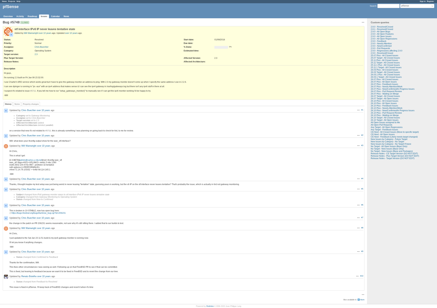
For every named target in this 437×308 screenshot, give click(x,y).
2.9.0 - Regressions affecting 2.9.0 (386, 51)
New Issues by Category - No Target (387, 141)
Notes (17, 104)
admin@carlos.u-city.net (31, 160)
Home (4, 1)
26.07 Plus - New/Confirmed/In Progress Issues (392, 89)
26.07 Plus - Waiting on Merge (385, 94)
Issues (44, 16)
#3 (362, 145)
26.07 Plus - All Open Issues (384, 82)
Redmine (210, 306)
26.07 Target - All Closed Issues (385, 96)
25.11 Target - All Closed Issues (385, 62)
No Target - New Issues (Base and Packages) (392, 151)
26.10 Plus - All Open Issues (384, 103)
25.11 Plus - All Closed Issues (384, 60)
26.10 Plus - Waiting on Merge (385, 115)
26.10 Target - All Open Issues (384, 120)
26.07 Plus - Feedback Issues (384, 84)
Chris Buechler (41, 47)
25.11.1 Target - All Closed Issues (386, 67)
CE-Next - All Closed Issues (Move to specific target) (395, 132)
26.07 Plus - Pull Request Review (386, 91)
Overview (8, 16)
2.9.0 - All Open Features (382, 34)
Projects (11, 1)
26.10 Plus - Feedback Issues (384, 106)
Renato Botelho (29, 276)
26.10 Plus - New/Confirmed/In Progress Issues (392, 110)
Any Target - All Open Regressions (387, 127)
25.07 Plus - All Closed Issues (384, 55)
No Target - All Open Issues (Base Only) (389, 146)
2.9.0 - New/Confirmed (381, 46)
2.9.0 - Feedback (378, 41)
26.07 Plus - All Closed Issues (384, 79)
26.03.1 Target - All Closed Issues (386, 77)
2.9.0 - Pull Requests (380, 48)
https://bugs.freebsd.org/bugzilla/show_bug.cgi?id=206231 (38, 213)
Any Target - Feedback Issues (384, 129)
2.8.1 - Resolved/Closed (382, 29)
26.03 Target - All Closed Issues (385, 72)
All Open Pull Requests (381, 125)
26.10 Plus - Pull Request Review (386, 113)
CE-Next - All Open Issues (383, 134)
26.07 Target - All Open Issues (384, 98)
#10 (361, 276)
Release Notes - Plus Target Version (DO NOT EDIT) (395, 156)
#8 (362, 228)
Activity (20, 16)
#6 (362, 205)
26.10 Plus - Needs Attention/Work (386, 108)
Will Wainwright (31, 33)
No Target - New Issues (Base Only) (387, 149)
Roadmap (32, 16)
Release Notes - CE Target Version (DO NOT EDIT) (394, 153)
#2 (362, 135)
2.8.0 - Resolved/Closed (382, 27)
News (66, 16)
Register (430, 1)
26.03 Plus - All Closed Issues (384, 70)
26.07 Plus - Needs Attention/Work (386, 86)
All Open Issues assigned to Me (385, 122)
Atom (362, 300)
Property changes (31, 104)
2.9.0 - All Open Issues (381, 36)
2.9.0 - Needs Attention (381, 43)
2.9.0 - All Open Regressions (384, 39)
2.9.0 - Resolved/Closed (382, 53)
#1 (362, 110)
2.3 (36, 54)
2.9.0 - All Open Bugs (380, 31)
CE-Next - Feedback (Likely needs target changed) (394, 137)
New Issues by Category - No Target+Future (391, 144)
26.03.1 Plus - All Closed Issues (385, 74)
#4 (362, 178)
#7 (362, 217)
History (8, 104)
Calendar (55, 16)
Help (18, 1)
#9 (362, 251)
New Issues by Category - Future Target (389, 139)
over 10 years (45, 33)
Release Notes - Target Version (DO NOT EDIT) (392, 158)
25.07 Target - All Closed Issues (385, 58)
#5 (362, 189)
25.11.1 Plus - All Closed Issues (385, 65)
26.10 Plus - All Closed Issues (384, 101)
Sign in (423, 1)
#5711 (33, 91)
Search (373, 6)
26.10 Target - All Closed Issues (385, 118)
